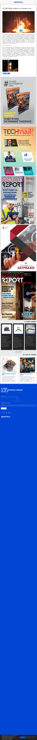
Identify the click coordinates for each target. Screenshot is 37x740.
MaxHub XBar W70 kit (30, 334)
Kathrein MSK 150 (5, 334)
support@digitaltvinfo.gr (18, 400)
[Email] (11, 412)
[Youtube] (8, 412)
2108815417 (18, 398)
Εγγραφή (3, 408)
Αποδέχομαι (23, 737)
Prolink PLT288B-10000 (17, 335)
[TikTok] (4, 412)
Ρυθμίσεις (29, 737)
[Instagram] (6, 412)
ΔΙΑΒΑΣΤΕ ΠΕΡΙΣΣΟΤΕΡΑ (18, 351)
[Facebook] (2, 412)
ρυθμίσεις (10, 739)
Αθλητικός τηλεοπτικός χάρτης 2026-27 (26, 374)
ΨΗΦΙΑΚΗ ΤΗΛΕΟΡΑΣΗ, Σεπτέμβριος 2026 (9, 374)
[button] (35, 2)
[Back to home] (18, 2)
